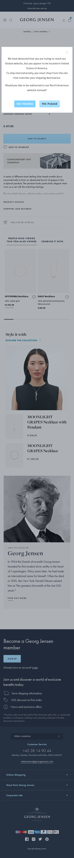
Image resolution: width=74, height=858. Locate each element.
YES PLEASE (49, 104)
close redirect (67, 52)
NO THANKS (25, 104)
